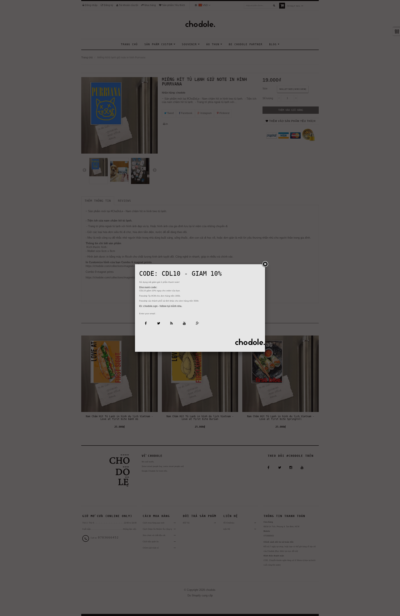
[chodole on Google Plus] (197, 323)
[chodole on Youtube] (184, 323)
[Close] (265, 264)
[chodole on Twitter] (158, 323)
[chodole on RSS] (171, 323)
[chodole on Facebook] (145, 323)
